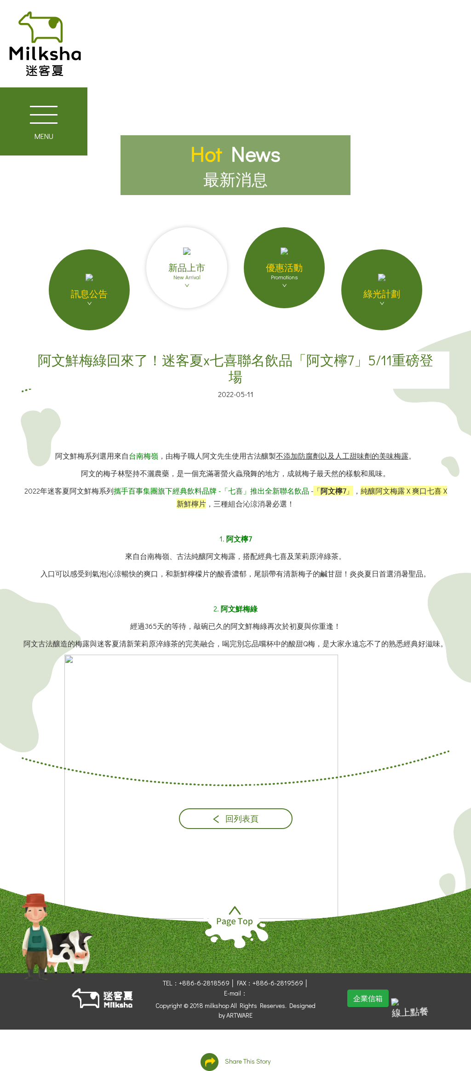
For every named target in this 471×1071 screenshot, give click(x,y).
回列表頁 (241, 818)
